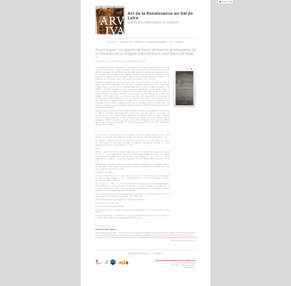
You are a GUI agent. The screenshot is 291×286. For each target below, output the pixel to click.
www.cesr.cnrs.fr (190, 267)
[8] (144, 103)
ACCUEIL (112, 41)
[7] (102, 103)
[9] (126, 113)
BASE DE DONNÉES (157, 41)
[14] (112, 124)
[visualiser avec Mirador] (187, 69)
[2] (100, 89)
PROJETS (139, 41)
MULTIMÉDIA (176, 41)
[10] (144, 115)
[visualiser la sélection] (231, 1)
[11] (110, 120)
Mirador (223, 2)
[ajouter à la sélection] (191, 69)
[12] (168, 120)
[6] (161, 98)
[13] (147, 122)
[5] (118, 98)
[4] (154, 96)
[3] (145, 91)
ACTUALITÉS (126, 41)
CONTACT (158, 253)
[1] (102, 77)
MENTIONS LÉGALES (139, 253)
